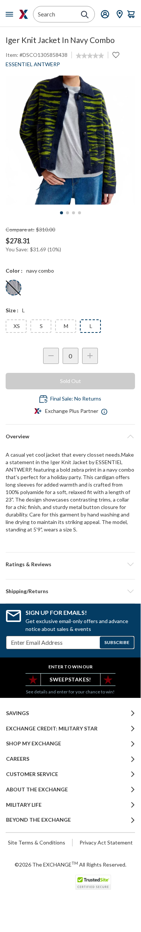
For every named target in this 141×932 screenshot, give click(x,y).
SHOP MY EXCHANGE (33, 743)
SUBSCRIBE (116, 642)
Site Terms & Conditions (36, 842)
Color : (14, 270)
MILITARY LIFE (24, 805)
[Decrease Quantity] (51, 356)
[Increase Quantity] (90, 356)
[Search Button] (84, 14)
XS (17, 326)
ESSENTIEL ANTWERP (33, 64)
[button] (70, 564)
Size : (12, 310)
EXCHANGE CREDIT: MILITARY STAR (52, 729)
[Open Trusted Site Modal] (93, 882)
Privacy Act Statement (106, 842)
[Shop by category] (11, 14)
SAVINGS (17, 713)
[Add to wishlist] (116, 55)
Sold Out (70, 381)
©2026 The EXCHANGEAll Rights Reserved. (70, 864)
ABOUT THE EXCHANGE (37, 789)
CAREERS (17, 759)
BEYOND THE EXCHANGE (38, 820)
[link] (90, 55)
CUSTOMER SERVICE (32, 774)
